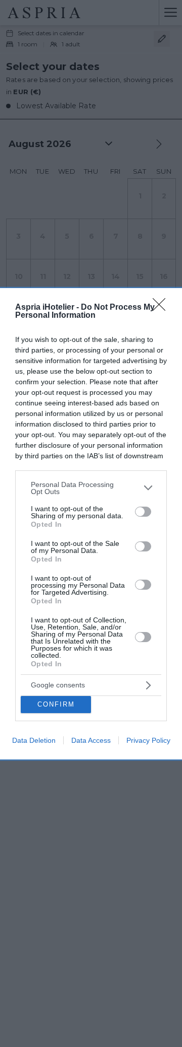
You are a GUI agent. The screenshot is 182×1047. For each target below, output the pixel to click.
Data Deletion (34, 740)
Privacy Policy (148, 740)
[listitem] (91, 488)
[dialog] (91, 523)
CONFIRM (56, 704)
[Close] (162, 307)
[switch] (143, 512)
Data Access (91, 740)
